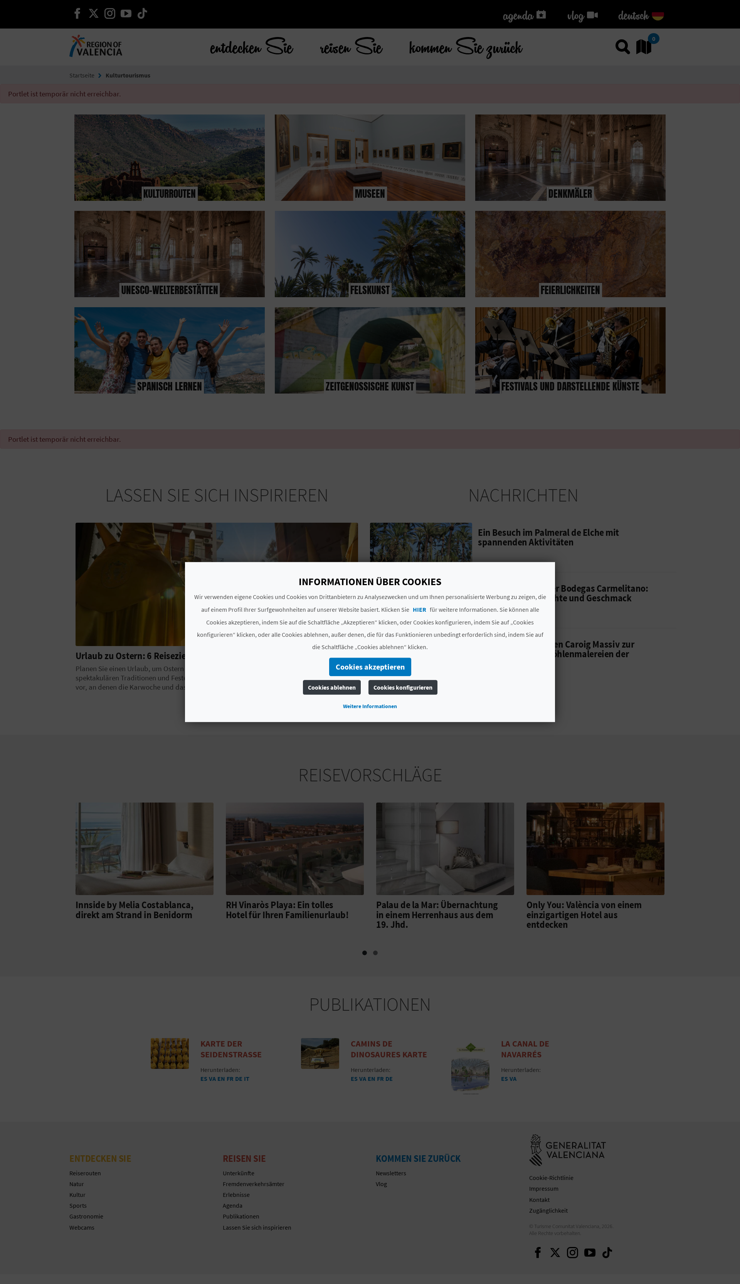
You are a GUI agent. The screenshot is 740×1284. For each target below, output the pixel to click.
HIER (419, 609)
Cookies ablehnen (332, 687)
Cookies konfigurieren (402, 687)
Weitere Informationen (370, 706)
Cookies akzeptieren (370, 666)
